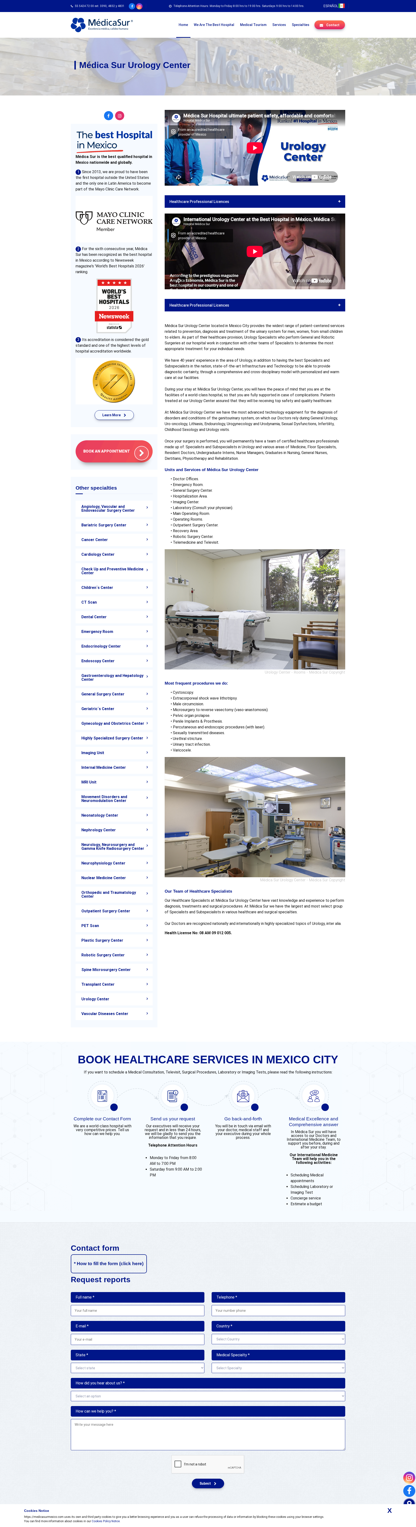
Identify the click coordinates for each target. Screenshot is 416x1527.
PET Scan (90, 925)
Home (183, 25)
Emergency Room (97, 631)
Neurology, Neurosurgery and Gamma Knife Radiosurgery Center (112, 846)
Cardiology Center (98, 554)
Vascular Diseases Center (104, 1013)
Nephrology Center (98, 830)
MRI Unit (89, 782)
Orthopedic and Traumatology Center (108, 894)
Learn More (111, 415)
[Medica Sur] (102, 25)
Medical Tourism (253, 25)
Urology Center (95, 999)
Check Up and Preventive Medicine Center (112, 571)
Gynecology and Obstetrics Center (112, 723)
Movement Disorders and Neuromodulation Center (104, 799)
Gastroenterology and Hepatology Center (112, 677)
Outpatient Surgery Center (105, 911)
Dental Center (94, 617)
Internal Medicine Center (103, 767)
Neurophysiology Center (103, 863)
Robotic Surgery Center (103, 955)
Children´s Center (97, 587)
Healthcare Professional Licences (199, 201)
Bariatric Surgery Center (103, 525)
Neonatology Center (99, 815)
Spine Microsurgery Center (106, 969)
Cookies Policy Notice (106, 1521)
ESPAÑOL (331, 6)
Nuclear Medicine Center (103, 878)
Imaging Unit (92, 753)
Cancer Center (94, 539)
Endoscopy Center (98, 661)
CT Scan (89, 602)
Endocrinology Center (101, 646)
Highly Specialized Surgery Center (112, 738)
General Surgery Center (102, 694)
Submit (206, 1483)
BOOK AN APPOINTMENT (106, 451)
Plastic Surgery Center (102, 940)
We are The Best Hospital (214, 25)
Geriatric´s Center (97, 709)
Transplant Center (98, 984)
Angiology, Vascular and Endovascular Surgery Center (108, 508)
